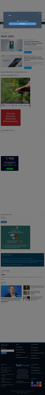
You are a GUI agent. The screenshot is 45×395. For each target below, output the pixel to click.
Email (10, 15)
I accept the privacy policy (23, 21)
